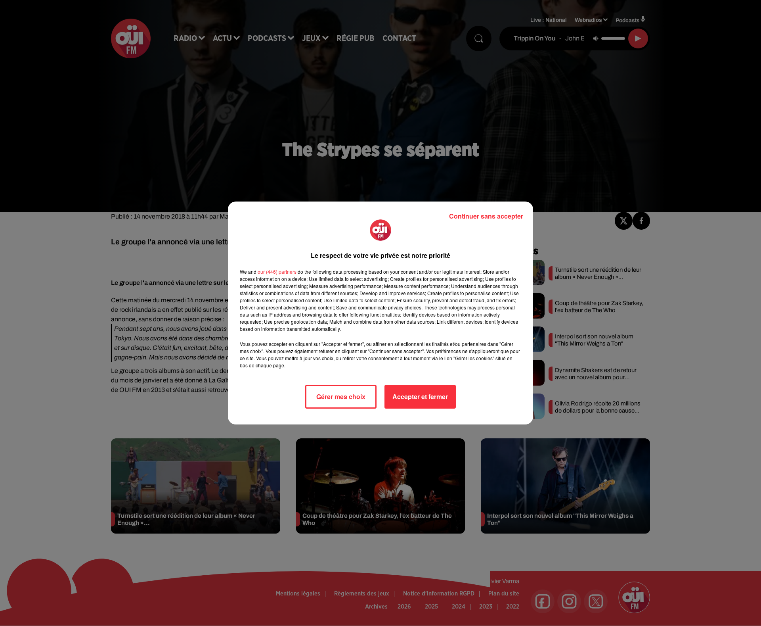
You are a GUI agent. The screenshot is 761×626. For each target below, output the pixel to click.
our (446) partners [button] (277, 271)
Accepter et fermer (420, 396)
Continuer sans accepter (486, 216)
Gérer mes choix (340, 396)
